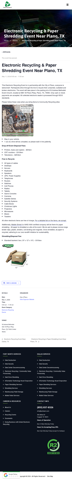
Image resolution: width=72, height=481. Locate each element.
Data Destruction (10, 360)
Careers (7, 411)
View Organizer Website (27, 299)
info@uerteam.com (43, 411)
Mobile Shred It (17, 224)
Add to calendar (11, 283)
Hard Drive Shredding (12, 377)
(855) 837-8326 (45, 407)
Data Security (9, 364)
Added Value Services (12, 395)
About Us (8, 407)
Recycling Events (10, 415)
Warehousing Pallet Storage (14, 392)
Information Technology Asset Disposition (19, 381)
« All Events (6, 52)
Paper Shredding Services (13, 384)
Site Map (50, 476)
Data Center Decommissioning (15, 367)
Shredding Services (11, 388)
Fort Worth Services (12, 354)
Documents (8, 418)
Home (6, 41)
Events (15, 41)
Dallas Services (43, 354)
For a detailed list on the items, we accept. (50, 220)
